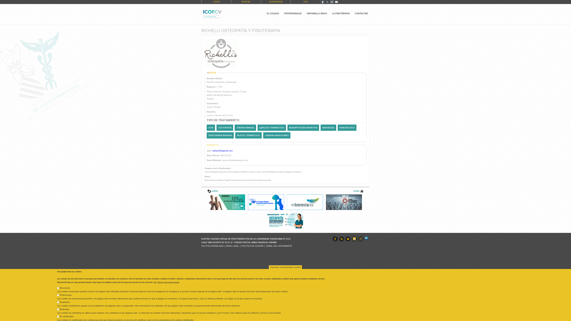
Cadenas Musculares (277, 135)
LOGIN (216, 1)
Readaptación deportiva (303, 127)
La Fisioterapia (341, 13)
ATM (210, 127)
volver (214, 191)
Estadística (65, 294)
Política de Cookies (252, 245)
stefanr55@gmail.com (222, 151)
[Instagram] (331, 2)
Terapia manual (245, 127)
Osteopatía (224, 127)
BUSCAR (246, 1)
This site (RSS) (341, 238)
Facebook (335, 238)
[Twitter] (327, 2)
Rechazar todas (473, 318)
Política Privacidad (212, 245)
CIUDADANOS (276, 1)
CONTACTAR (361, 13)
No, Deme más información (166, 274)
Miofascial (328, 127)
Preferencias (66, 287)
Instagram (360, 238)
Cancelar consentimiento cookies (285, 259)
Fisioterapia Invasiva (220, 135)
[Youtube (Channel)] (336, 2)
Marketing (64, 301)
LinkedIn (367, 238)
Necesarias (65, 280)
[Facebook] (322, 2)
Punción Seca (347, 127)
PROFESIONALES (293, 13)
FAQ (305, 1)
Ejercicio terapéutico (271, 127)
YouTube (354, 238)
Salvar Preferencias (68, 318)
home (357, 191)
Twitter (347, 238)
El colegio (273, 13)
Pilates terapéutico (248, 135)
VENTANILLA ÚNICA (317, 13)
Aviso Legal (232, 245)
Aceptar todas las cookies (498, 318)
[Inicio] (222, 13)
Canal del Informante (279, 245)
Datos (212, 72)
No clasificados (67, 308)
